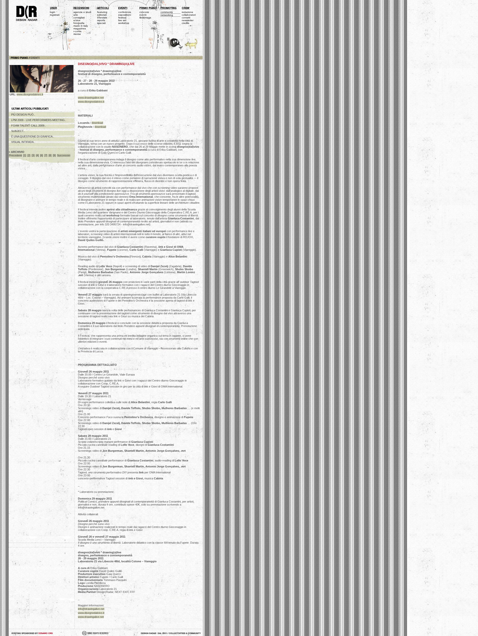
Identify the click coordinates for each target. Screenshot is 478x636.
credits (185, 23)
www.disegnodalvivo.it (30, 94)
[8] (50, 155)
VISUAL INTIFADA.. (23, 141)
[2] (28, 155)
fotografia (78, 23)
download (97, 122)
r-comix (77, 31)
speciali (101, 23)
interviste (102, 17)
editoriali (102, 14)
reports (101, 20)
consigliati (79, 17)
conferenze (124, 12)
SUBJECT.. (18, 130)
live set (122, 20)
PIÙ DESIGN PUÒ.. (23, 114)
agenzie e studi (82, 12)
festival (122, 17)
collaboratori (189, 14)
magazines (79, 28)
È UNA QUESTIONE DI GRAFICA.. (32, 136)
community (167, 12)
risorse (77, 34)
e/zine (76, 20)
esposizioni (124, 14)
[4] (37, 155)
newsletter (187, 20)
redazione (187, 12)
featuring (102, 12)
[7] (45, 155)
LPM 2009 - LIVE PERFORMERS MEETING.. (38, 120)
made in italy (80, 25)
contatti (186, 17)
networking (167, 15)
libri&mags (145, 17)
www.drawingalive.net (91, 97)
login (52, 12)
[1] (24, 155)
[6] (41, 155)
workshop (123, 23)
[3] (33, 155)
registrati (55, 14)
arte (75, 14)
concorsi (144, 12)
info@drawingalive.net (91, 608)
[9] (54, 155)
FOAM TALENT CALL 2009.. (28, 125)
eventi (142, 14)
